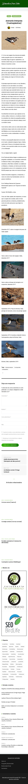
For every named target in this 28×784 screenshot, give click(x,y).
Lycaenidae (20, 661)
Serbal (12, 27)
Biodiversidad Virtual (6, 766)
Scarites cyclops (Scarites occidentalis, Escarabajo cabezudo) (12, 746)
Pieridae (12, 669)
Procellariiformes (10, 539)
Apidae (17, 646)
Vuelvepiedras (5, 369)
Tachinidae (11, 676)
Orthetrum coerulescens (8, 734)
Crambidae (13, 654)
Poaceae (18, 669)
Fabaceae (19, 656)
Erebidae (4, 656)
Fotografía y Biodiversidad (7, 763)
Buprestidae (5, 651)
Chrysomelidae (5, 654)
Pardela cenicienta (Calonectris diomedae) (11, 541)
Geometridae (12, 659)
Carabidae (12, 651)
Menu (25, 3)
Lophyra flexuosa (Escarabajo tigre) (11, 698)
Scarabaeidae (5, 674)
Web (2, 424)
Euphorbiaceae (11, 656)
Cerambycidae (20, 651)
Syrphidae (4, 676)
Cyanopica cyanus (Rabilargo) (11, 562)
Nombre (3, 409)
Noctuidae (4, 666)
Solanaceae (21, 674)
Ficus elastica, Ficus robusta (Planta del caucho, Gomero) (12, 720)
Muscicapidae (19, 664)
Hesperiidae (20, 659)
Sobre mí (3, 761)
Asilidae (22, 646)
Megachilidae (5, 664)
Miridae (12, 664)
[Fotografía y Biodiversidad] (14, 581)
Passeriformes (9, 500)
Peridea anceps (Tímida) (8, 702)
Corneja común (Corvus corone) (11, 521)
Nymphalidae (12, 666)
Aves (9, 16)
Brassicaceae (20, 649)
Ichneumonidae (5, 661)
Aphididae (4, 646)
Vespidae (12, 679)
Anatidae (18, 644)
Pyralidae (4, 671)
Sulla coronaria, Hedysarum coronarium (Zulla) (12, 706)
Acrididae (12, 644)
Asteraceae (4, 649)
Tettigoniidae (5, 679)
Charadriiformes (16, 16)
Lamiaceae (13, 661)
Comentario (4, 396)
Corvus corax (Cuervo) (8, 502)
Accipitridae (5, 644)
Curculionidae (21, 654)
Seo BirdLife (4, 768)
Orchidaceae (19, 666)
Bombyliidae (12, 649)
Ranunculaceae (12, 671)
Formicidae (4, 659)
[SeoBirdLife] (14, 623)
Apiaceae (11, 646)
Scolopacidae (17, 367)
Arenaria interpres (9, 367)
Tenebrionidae (19, 676)
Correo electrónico (6, 417)
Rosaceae (19, 671)
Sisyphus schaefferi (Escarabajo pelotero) (13, 688)
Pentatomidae (5, 669)
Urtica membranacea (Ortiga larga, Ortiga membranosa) (13, 693)
